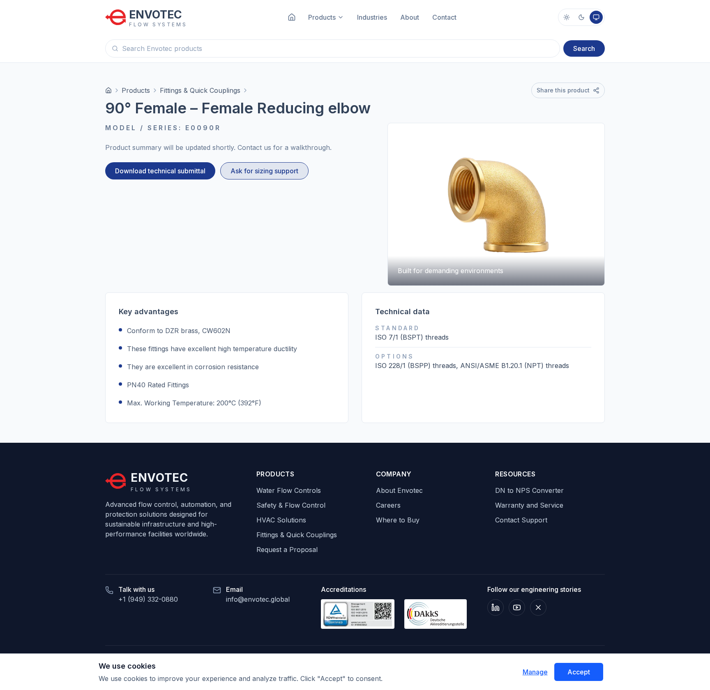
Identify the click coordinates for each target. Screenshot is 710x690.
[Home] (108, 90)
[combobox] (332, 48)
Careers (388, 505)
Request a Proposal (287, 549)
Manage (535, 672)
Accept (578, 672)
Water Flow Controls (288, 490)
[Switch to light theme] (566, 17)
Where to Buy (398, 520)
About (409, 17)
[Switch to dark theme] (581, 17)
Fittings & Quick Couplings (200, 90)
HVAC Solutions (281, 520)
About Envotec (399, 490)
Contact (444, 17)
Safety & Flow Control (290, 505)
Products (136, 90)
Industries (372, 17)
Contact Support (521, 520)
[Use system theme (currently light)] (596, 17)
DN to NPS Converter (529, 490)
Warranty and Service (529, 505)
